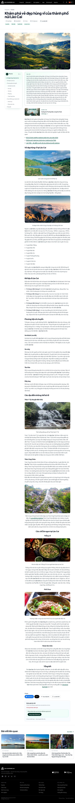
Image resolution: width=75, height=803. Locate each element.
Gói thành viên (42, 787)
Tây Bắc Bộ (20, 24)
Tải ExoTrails (41, 785)
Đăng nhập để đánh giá (34, 714)
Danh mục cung (4, 790)
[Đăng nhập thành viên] (66, 2)
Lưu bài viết (44, 21)
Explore (3, 785)
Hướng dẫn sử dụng (62, 792)
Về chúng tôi (49, 2)
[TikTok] (8, 776)
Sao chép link (46, 696)
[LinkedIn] (11, 776)
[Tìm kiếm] (63, 2)
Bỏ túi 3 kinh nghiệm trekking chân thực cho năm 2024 (42, 137)
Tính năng (41, 792)
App (43, 2)
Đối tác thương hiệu (24, 787)
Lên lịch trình (27, 24)
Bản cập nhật (42, 790)
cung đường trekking (37, 518)
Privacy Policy (62, 798)
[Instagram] (5, 776)
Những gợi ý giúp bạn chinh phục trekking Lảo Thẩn (41, 140)
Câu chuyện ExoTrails (62, 785)
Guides (12, 9)
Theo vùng (3, 787)
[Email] (14, 776)
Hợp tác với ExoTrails (25, 785)
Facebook (30, 696)
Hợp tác (56, 2)
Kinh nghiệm (36, 2)
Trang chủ (21, 2)
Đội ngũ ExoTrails (61, 787)
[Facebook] (2, 776)
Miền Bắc (13, 24)
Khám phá (28, 2)
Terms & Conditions (70, 798)
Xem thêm (69, 731)
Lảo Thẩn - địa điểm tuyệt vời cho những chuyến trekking (42, 143)
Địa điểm (7, 24)
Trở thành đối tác (24, 790)
